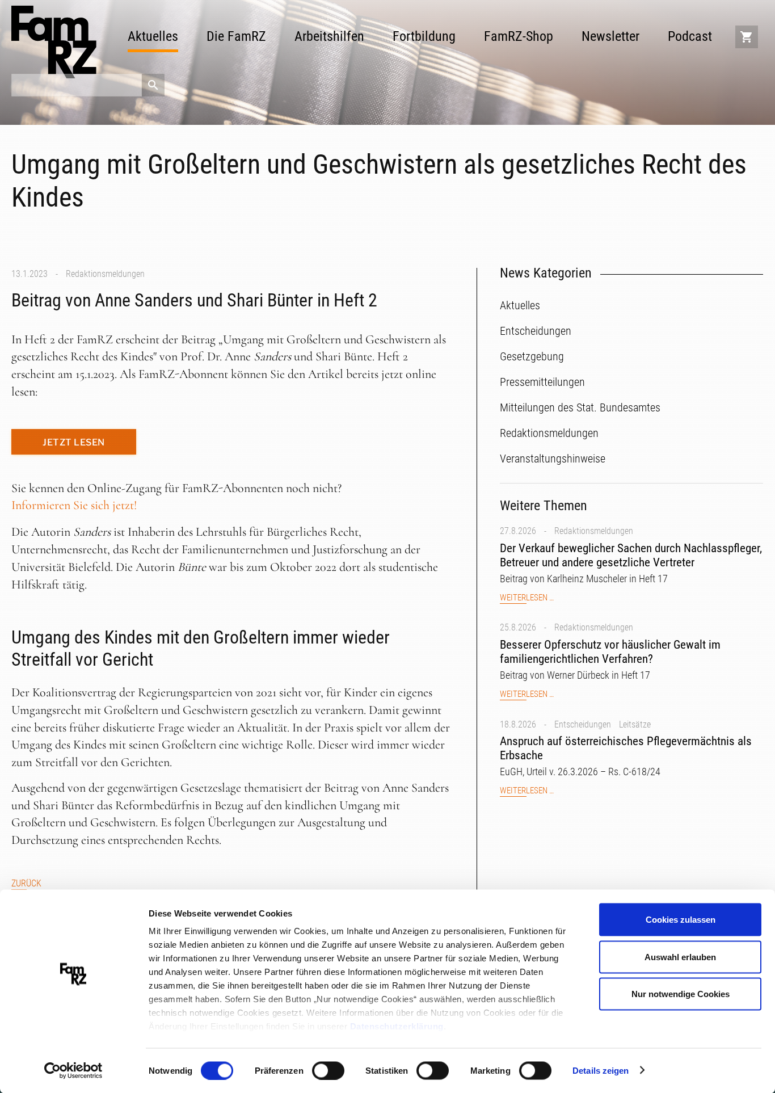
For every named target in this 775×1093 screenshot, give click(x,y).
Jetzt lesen (74, 442)
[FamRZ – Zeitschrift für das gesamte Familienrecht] (53, 42)
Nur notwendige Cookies (680, 994)
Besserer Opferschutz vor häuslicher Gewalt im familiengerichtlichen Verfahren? (610, 652)
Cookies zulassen (680, 919)
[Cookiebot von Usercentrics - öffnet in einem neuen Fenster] (73, 1070)
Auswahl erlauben (680, 956)
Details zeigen (600, 1070)
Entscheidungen (582, 724)
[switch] (328, 1070)
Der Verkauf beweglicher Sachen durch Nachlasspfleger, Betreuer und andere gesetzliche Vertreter (631, 555)
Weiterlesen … (527, 598)
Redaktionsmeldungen (105, 273)
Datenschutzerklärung (397, 1026)
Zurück (26, 883)
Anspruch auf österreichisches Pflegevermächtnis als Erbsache (626, 748)
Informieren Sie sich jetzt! (74, 505)
